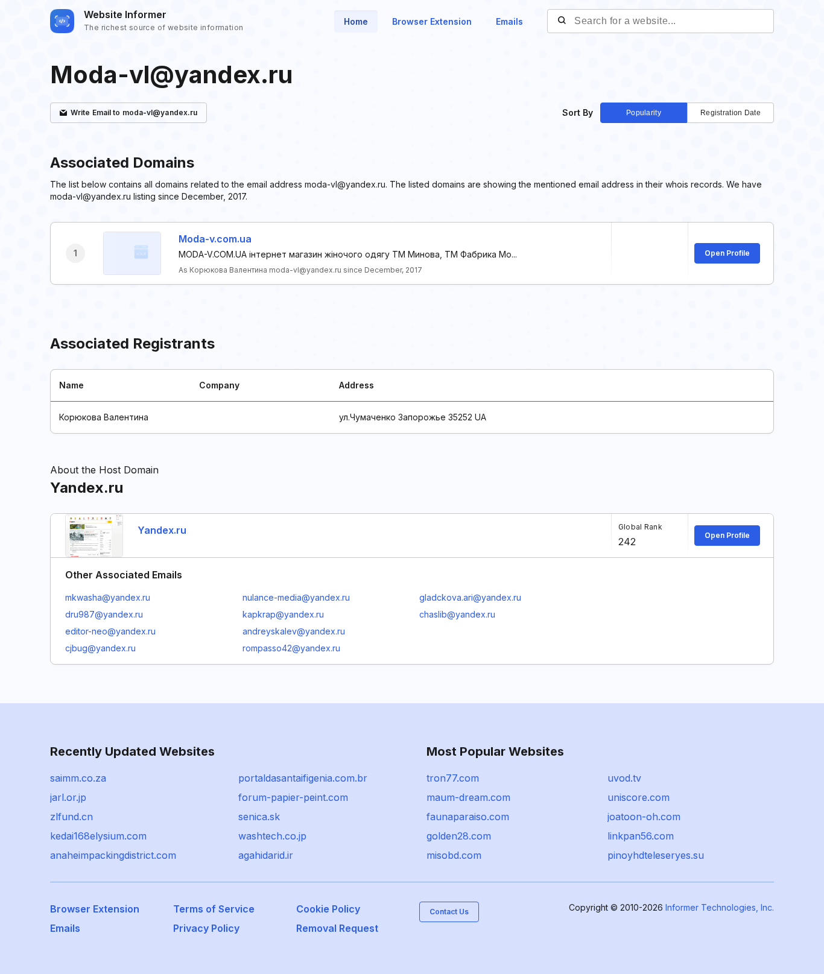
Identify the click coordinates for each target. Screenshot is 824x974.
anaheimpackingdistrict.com (113, 855)
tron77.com (452, 778)
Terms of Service (214, 909)
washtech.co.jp (272, 836)
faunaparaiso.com (467, 817)
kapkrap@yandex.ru (283, 614)
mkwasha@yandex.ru (107, 597)
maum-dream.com (468, 797)
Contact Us (449, 911)
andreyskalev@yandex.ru (293, 631)
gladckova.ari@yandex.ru (470, 597)
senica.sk (259, 817)
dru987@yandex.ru (104, 614)
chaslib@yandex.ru (457, 614)
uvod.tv (624, 778)
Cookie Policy (328, 909)
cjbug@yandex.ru (100, 648)
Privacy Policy (206, 928)
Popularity (643, 113)
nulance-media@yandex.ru (296, 597)
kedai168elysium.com (98, 836)
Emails (509, 21)
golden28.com (458, 836)
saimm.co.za (78, 778)
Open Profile (727, 253)
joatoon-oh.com (643, 817)
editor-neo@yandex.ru (110, 631)
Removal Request (337, 928)
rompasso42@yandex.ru (291, 648)
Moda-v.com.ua (215, 239)
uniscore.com (638, 797)
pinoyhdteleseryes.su (655, 855)
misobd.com (453, 855)
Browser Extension (432, 21)
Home (356, 21)
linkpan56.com (640, 836)
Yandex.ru (162, 530)
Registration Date (730, 113)
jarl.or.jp (68, 797)
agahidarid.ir (265, 855)
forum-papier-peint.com (293, 797)
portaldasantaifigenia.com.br (302, 778)
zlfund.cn (71, 817)
